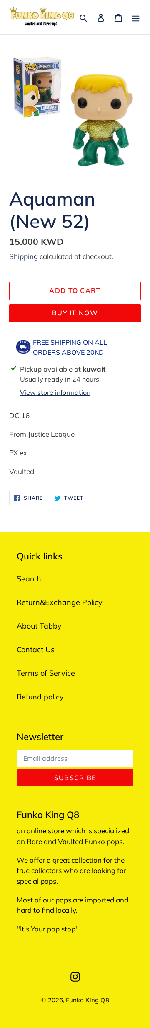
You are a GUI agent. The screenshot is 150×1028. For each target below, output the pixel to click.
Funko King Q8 (87, 1000)
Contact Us (36, 649)
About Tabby (39, 626)
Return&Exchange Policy (59, 602)
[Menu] (136, 17)
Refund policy (40, 696)
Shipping (23, 256)
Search (29, 578)
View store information (55, 392)
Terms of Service (46, 673)
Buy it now (75, 313)
